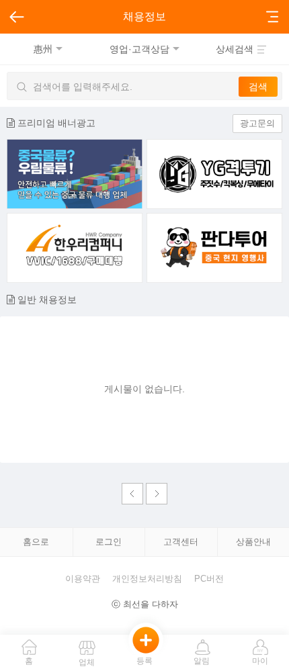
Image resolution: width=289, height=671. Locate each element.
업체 (87, 662)
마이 (260, 661)
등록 (144, 661)
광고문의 (257, 123)
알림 (202, 661)
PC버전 (209, 579)
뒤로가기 (16, 17)
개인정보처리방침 (147, 579)
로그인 (108, 542)
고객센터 (180, 542)
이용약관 (82, 579)
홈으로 (36, 542)
